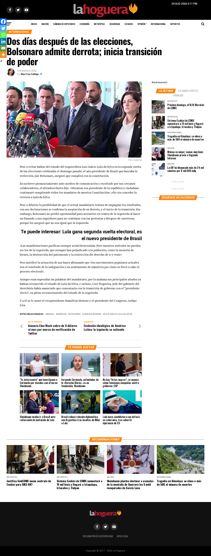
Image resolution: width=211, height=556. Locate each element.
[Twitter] (3, 28)
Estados (129, 24)
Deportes (175, 24)
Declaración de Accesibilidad (98, 536)
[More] (3, 54)
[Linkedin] (3, 41)
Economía (84, 24)
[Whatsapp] (3, 35)
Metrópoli (99, 24)
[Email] (3, 48)
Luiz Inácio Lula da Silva (118, 314)
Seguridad (114, 24)
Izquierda (75, 314)
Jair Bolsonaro (92, 314)
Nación (45, 24)
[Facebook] (3, 21)
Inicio (34, 24)
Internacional (158, 24)
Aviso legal (122, 536)
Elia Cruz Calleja (30, 74)
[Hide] (1, 61)
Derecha (62, 314)
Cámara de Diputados (64, 24)
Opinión (141, 24)
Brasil (50, 314)
